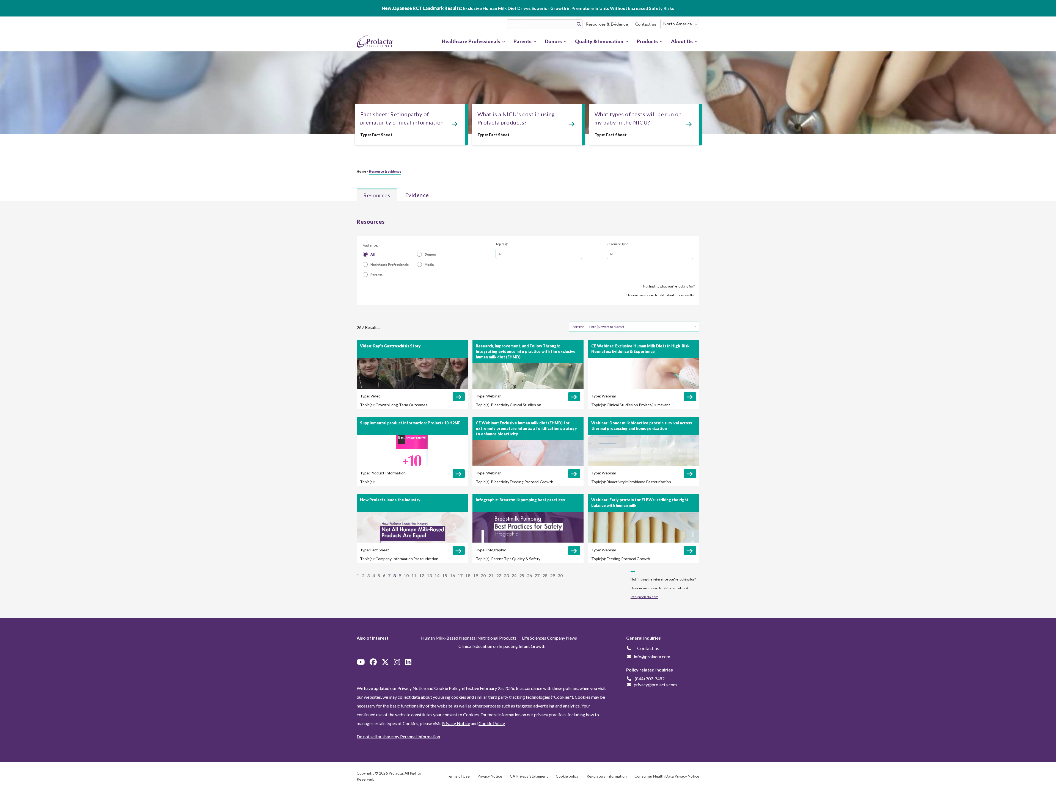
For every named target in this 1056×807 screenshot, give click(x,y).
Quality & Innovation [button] (599, 41)
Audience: (370, 245)
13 (429, 575)
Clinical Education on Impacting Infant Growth (501, 646)
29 (552, 575)
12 (421, 575)
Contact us (645, 24)
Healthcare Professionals (389, 264)
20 (483, 575)
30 (560, 575)
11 (413, 575)
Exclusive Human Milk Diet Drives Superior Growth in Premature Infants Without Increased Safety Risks (528, 8)
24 (514, 575)
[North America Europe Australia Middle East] (679, 24)
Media (429, 264)
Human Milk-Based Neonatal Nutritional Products (468, 637)
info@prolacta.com (644, 597)
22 (498, 575)
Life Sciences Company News (549, 637)
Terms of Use (458, 776)
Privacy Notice (456, 723)
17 (460, 575)
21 (490, 575)
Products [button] (647, 41)
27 (537, 575)
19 (475, 575)
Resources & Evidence (607, 24)
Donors (430, 254)
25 (521, 575)
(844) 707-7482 (650, 678)
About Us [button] (682, 41)
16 (452, 575)
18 (467, 575)
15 (444, 575)
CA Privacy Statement (529, 776)
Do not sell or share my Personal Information (398, 736)
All (372, 254)
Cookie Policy (492, 723)
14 (437, 575)
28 (544, 575)
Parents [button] (522, 41)
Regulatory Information (607, 776)
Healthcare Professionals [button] (471, 41)
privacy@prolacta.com (655, 684)
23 (506, 575)
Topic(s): (502, 244)
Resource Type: (618, 244)
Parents (376, 274)
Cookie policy (567, 776)
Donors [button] (553, 41)
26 (529, 575)
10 (406, 575)
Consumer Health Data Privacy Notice (666, 776)
